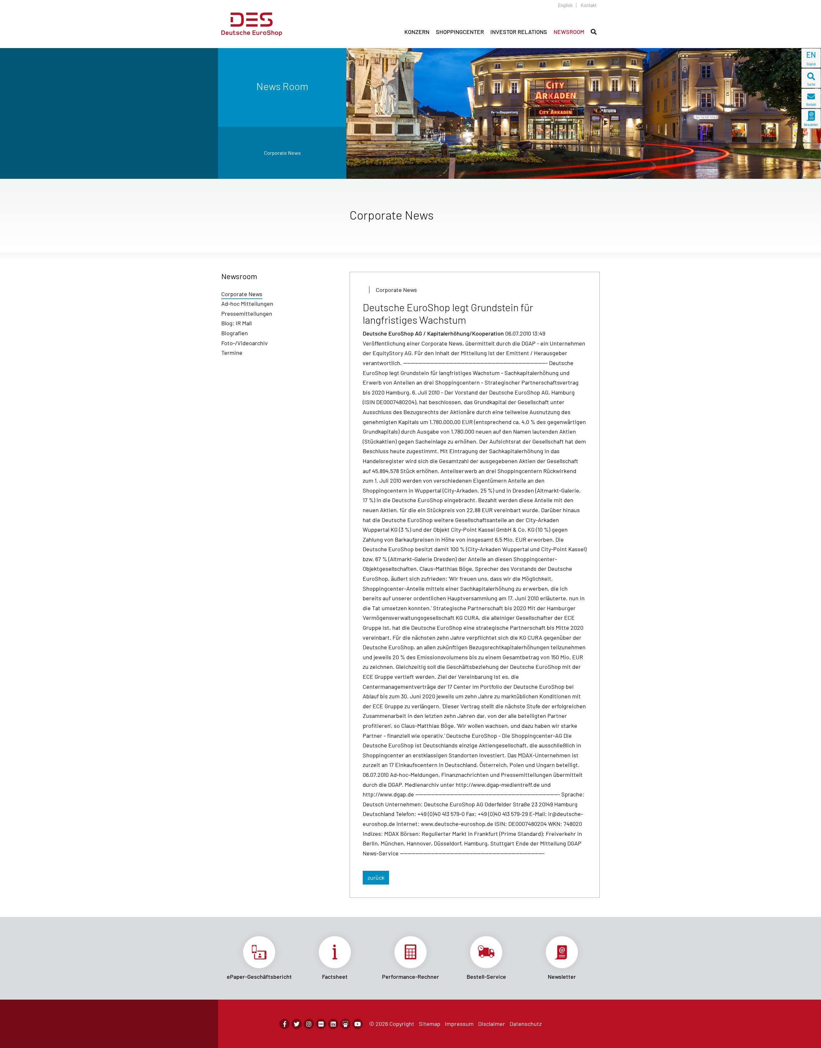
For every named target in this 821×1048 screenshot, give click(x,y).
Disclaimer (491, 1023)
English (565, 5)
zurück (376, 877)
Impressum (459, 1023)
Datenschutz (526, 1023)
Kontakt (589, 5)
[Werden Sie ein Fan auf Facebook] (284, 1024)
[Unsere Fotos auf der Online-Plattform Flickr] (321, 1024)
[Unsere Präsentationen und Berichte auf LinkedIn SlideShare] (345, 1024)
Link (259, 958)
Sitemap (429, 1023)
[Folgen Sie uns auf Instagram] (309, 1024)
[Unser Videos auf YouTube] (357, 1024)
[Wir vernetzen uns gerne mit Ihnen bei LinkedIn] (333, 1024)
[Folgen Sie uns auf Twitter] (297, 1024)
